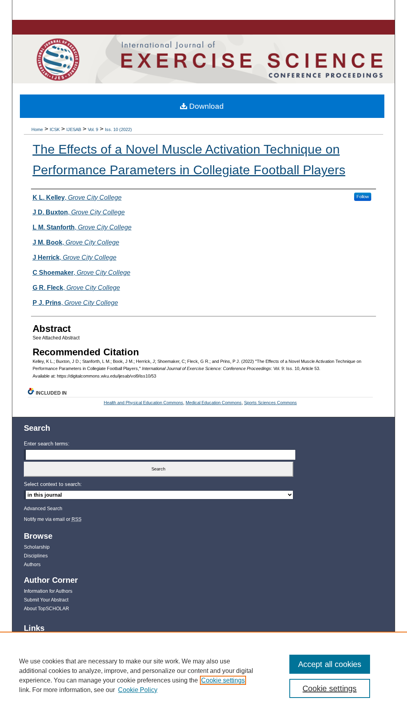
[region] (203, 675)
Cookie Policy (137, 689)
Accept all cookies (329, 664)
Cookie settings (223, 680)
